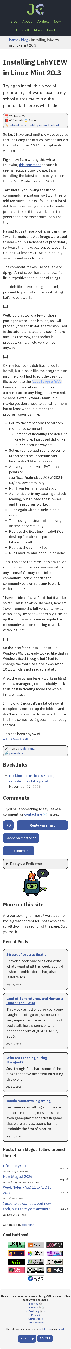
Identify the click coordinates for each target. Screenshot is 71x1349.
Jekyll (61, 1329)
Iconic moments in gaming (28, 1100)
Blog (14, 21)
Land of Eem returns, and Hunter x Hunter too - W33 (34, 1000)
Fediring (33, 1303)
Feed (51, 30)
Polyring (35, 1315)
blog (24, 39)
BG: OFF (45, 1338)
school (54, 125)
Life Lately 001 (15, 1165)
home (13, 39)
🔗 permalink (14, 753)
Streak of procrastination (27, 954)
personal (43, 125)
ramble (32, 125)
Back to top (27, 1338)
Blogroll (22, 30)
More (38, 30)
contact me (33, 814)
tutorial (14, 125)
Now (57, 21)
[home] (35, 9)
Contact (43, 21)
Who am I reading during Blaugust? (26, 1060)
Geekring (34, 1311)
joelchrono (27, 748)
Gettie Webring (35, 1322)
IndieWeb (32, 1307)
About (27, 21)
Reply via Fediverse (26, 863)
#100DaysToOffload (19, 739)
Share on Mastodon (21, 838)
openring (28, 1225)
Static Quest (35, 1318)
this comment (30, 165)
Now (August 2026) (18, 1176)
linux (23, 125)
